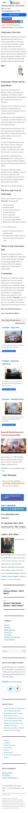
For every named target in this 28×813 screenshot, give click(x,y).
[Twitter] (21, 21)
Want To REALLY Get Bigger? (12, 497)
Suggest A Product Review (9, 777)
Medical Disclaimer (9, 630)
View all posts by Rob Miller (13, 579)
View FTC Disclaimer (14, 788)
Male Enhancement (13, 25)
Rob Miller (7, 8)
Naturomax (17, 39)
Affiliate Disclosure (9, 745)
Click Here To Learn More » (9, 351)
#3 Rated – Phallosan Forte (12, 399)
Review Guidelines (9, 639)
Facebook (9, 576)
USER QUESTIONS (7, 18)
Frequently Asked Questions (12, 637)
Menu (4, 2)
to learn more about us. (12, 681)
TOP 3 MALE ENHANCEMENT (9, 21)
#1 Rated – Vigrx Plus (10, 328)
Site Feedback (6, 775)
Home (3, 25)
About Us (7, 625)
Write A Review (14, 15)
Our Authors (7, 635)
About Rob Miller (7, 786)
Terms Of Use (8, 632)
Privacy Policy (8, 748)
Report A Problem (7, 773)
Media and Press (8, 752)
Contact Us (7, 627)
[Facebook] (18, 21)
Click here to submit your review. (13, 483)
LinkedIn (15, 576)
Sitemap (6, 750)
